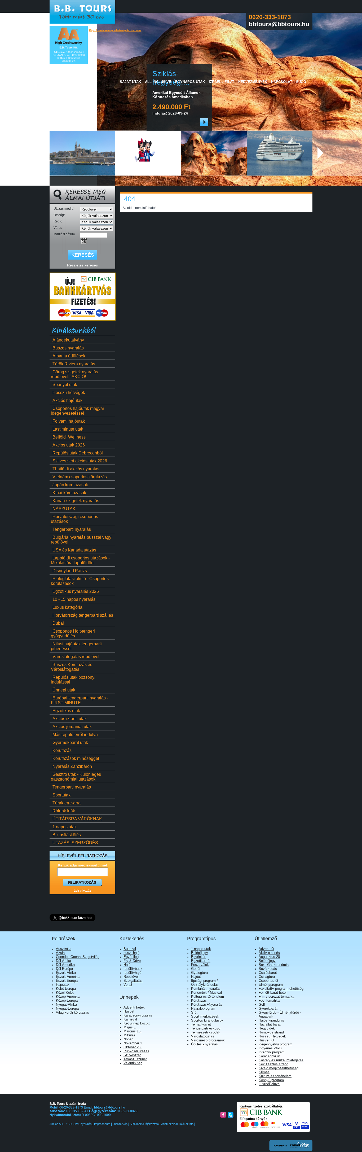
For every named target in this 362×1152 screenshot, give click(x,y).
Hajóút (196, 977)
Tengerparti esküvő (205, 1028)
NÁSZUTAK (64, 508)
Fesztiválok (200, 965)
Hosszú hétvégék (68, 392)
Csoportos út (268, 981)
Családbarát (268, 973)
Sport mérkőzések (205, 1016)
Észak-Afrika (66, 973)
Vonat (127, 985)
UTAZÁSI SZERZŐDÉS (75, 842)
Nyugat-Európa (67, 1008)
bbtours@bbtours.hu (109, 1107)
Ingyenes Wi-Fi (270, 1048)
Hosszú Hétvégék (272, 1036)
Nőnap (128, 1039)
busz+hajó (131, 953)
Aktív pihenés (269, 953)
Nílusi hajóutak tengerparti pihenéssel (76, 646)
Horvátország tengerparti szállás (82, 615)
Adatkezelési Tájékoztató (177, 1123)
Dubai (58, 623)
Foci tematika (269, 1000)
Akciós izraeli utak (69, 718)
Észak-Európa (67, 981)
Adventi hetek (134, 1007)
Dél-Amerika (65, 965)
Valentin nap (132, 1063)
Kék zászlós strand (273, 1064)
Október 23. (132, 1047)
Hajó (126, 965)
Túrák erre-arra (66, 803)
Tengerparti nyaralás (71, 529)
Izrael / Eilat (221, 82)
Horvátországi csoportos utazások (74, 519)
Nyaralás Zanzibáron (72, 766)
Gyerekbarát (268, 1008)
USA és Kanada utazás (74, 550)
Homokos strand (271, 1032)
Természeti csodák (205, 1032)
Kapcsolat (281, 82)
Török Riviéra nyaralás (73, 364)
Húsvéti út (266, 1040)
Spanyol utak (64, 384)
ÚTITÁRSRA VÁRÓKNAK (77, 819)
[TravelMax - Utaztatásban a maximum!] (290, 1150)
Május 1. (130, 1027)
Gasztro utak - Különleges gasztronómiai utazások (76, 776)
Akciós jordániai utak (72, 726)
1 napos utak (64, 827)
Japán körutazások (70, 485)
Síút (194, 1012)
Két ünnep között (136, 1023)
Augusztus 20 (269, 957)
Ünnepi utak (63, 690)
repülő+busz (132, 969)
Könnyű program (271, 1080)
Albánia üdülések (68, 356)
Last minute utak (67, 429)
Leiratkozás (82, 890)
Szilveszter (132, 1055)
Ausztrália (63, 949)
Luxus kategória (67, 607)
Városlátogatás (202, 1036)
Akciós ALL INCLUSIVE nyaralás (71, 1123)
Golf (262, 1004)
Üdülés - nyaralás (204, 1044)
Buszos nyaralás (68, 348)
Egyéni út (198, 957)
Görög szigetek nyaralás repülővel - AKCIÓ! (74, 374)
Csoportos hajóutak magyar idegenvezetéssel (77, 410)
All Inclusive (158, 82)
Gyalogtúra (199, 973)
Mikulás (129, 1035)
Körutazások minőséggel (75, 758)
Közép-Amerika (68, 996)
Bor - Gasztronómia (274, 965)
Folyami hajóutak (68, 421)
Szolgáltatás (133, 981)
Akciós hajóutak (67, 400)
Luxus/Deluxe (269, 1084)
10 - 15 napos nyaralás (73, 599)
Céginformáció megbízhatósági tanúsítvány (115, 30)
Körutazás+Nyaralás (206, 1004)
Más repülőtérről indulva (75, 734)
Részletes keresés (82, 265)
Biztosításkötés (66, 835)
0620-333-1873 (270, 17)
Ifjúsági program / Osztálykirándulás (205, 983)
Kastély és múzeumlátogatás (281, 1060)
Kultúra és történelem (207, 996)
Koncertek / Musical (206, 993)
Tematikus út (201, 1024)
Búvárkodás (268, 969)
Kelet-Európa (66, 989)
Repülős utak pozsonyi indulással (73, 679)
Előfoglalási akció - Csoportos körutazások (80, 581)
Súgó (301, 82)
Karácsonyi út (269, 1056)
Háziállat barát (270, 1024)
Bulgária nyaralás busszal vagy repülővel (81, 539)
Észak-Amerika (68, 977)
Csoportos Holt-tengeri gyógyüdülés (73, 633)
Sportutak (61, 795)
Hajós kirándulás (271, 1020)
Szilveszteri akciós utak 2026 (79, 461)
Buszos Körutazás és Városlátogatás (71, 667)
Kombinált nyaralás (205, 989)
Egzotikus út (200, 961)
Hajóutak (62, 985)
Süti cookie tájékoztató (144, 1123)
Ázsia (60, 953)
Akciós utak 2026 (68, 445)
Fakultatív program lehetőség (281, 989)
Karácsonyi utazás (137, 1015)
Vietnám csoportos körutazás (79, 477)
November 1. (133, 1043)
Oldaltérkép (120, 1123)
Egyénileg (131, 957)
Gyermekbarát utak (70, 742)
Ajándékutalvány (68, 340)
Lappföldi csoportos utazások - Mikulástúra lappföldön (80, 560)
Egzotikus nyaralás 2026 (75, 591)
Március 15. (132, 1031)
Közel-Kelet (65, 993)
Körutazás (62, 750)
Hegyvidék (267, 1028)
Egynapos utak (190, 82)
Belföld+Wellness (69, 437)
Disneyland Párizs (69, 570)
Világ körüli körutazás (72, 1012)
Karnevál (130, 1019)
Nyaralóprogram (203, 1008)
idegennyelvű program (275, 1044)
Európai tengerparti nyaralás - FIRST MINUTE (79, 700)
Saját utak (130, 82)
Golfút (195, 969)
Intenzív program (272, 1052)
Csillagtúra (267, 977)
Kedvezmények (252, 82)
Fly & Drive (132, 961)
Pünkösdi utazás (136, 1051)
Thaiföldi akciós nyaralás (75, 469)
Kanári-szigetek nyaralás (75, 500)
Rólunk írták (63, 811)
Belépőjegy (199, 953)
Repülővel (131, 977)
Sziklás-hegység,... (73, 77)
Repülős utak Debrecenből (77, 453)
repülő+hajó (132, 973)
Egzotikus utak (66, 710)
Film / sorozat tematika (276, 996)
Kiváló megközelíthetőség (278, 1068)
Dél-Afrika (63, 961)
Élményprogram (271, 985)
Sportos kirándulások (207, 1020)
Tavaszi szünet (135, 1059)
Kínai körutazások (69, 492)
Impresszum (102, 1123)
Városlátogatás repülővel (75, 656)
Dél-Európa (64, 969)
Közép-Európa (67, 1000)
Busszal (129, 949)
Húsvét (128, 1011)
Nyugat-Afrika (66, 1004)
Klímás (264, 1072)
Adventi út (266, 949)
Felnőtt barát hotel (272, 993)
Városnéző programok (208, 1040)
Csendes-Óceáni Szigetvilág (77, 957)
